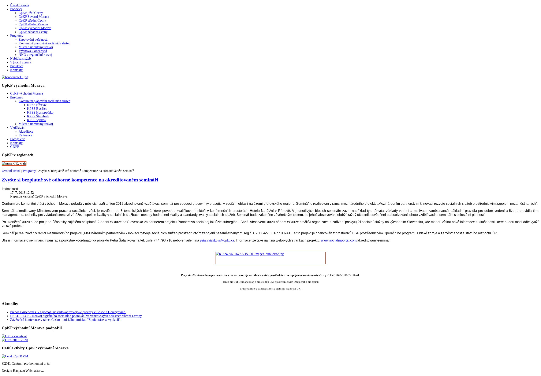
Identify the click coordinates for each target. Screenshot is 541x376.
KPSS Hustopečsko (40, 112)
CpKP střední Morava (33, 24)
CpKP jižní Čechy (31, 13)
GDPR (14, 146)
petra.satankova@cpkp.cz (217, 240)
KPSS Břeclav (36, 105)
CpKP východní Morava (35, 28)
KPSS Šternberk (38, 116)
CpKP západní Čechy (33, 32)
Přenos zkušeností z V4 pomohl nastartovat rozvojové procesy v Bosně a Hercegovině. (68, 312)
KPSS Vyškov (36, 120)
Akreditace (26, 131)
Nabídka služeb (20, 58)
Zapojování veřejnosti (33, 39)
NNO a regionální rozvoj (35, 54)
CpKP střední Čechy (32, 20)
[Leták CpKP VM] (15, 356)
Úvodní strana (19, 5)
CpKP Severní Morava (34, 16)
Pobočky (16, 9)
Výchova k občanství (33, 51)
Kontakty (16, 70)
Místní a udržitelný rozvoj (36, 47)
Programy (16, 35)
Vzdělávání (17, 127)
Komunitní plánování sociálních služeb (44, 43)
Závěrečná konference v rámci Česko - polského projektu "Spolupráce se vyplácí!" (65, 319)
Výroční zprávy (20, 62)
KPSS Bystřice (37, 108)
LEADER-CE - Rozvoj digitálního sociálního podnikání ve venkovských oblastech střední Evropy (76, 316)
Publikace (16, 66)
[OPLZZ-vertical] (14, 336)
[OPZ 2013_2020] (15, 340)
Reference (25, 135)
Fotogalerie (17, 139)
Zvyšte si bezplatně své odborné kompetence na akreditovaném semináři (80, 180)
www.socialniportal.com (339, 240)
